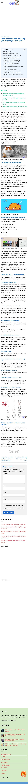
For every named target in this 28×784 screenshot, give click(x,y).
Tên (4, 486)
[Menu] (2, 2)
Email (4, 492)
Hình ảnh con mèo (7, 52)
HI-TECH (3, 757)
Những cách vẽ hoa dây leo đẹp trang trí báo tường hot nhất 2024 (7, 458)
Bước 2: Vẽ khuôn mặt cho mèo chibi (12, 60)
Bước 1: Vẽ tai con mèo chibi (11, 58)
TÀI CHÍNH (3, 770)
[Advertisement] (14, 20)
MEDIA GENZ (4, 762)
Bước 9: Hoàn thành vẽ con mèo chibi (12, 72)
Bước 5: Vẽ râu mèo (9, 64)
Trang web (5, 499)
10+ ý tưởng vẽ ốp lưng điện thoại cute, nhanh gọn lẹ (21, 458)
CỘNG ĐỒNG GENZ (5, 36)
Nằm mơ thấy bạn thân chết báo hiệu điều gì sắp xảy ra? (13, 541)
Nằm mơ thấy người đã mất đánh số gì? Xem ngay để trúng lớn (13, 528)
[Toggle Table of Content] (23, 50)
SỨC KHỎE (4, 768)
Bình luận (5, 473)
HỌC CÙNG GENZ (5, 759)
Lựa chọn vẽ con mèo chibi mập (10, 53)
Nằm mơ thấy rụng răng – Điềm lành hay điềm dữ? (13, 524)
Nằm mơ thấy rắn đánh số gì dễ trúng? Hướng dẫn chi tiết (13, 532)
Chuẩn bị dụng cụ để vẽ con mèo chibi (12, 55)
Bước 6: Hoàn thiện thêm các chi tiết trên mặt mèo (14, 67)
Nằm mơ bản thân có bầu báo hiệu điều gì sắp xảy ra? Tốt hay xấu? (13, 537)
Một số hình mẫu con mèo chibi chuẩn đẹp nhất (13, 75)
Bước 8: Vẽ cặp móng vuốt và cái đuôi (13, 71)
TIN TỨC (3, 773)
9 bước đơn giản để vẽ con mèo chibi (11, 57)
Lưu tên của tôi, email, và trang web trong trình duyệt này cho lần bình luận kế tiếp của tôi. (13, 508)
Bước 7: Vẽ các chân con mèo (11, 69)
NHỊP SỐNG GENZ (5, 765)
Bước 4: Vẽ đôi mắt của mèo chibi (12, 63)
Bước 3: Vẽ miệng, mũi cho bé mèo (12, 61)
